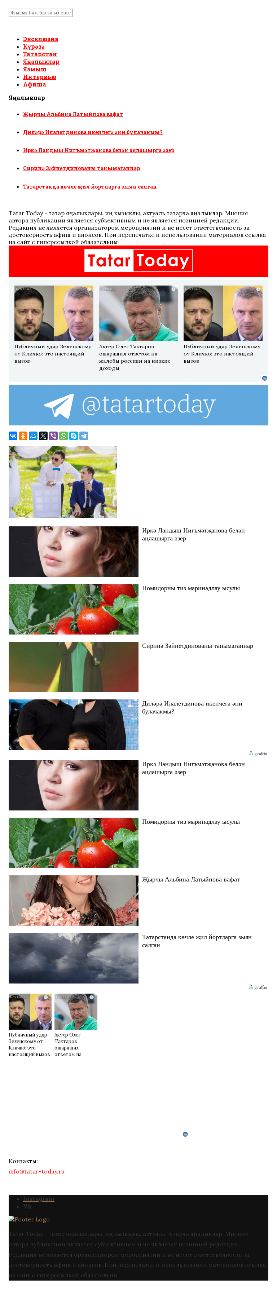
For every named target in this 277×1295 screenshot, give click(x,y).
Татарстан (40, 54)
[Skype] (73, 436)
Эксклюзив (40, 39)
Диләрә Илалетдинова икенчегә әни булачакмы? (93, 132)
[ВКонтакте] (13, 436)
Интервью (39, 76)
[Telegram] (83, 436)
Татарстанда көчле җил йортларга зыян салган (90, 186)
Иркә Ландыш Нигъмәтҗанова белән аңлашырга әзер (98, 150)
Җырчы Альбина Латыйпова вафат (73, 114)
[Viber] (53, 436)
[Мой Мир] (33, 436)
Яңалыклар (41, 61)
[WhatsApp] (63, 436)
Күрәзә (34, 46)
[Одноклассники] (23, 436)
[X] (43, 436)
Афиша (34, 84)
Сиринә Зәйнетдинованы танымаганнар (81, 168)
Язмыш (35, 69)
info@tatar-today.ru (37, 1171)
